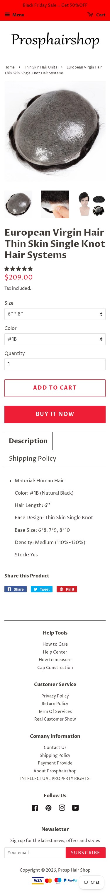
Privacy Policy (55, 696)
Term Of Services (55, 711)
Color (10, 328)
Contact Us (55, 747)
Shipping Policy (32, 459)
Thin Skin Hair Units (40, 67)
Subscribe (86, 853)
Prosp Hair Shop (74, 870)
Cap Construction (55, 668)
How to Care (55, 644)
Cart (100, 15)
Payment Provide (55, 763)
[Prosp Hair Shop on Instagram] (62, 809)
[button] (19, 269)
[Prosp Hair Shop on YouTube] (75, 809)
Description (28, 441)
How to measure (55, 660)
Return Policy (55, 704)
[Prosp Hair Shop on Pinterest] (48, 809)
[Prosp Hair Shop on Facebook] (34, 809)
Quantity (14, 353)
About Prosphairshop (55, 771)
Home (9, 67)
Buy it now (55, 414)
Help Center (55, 652)
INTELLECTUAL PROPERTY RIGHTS (55, 778)
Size (8, 303)
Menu (17, 15)
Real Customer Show (55, 719)
